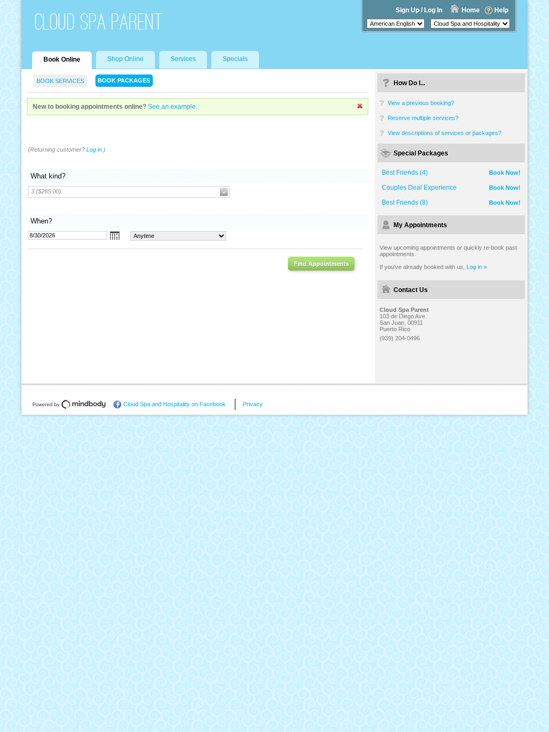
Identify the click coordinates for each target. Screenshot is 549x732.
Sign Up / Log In (419, 10)
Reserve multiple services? (423, 118)
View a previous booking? (421, 103)
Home (471, 10)
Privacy (253, 404)
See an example (172, 106)
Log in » (476, 267)
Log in (94, 149)
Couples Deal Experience (419, 187)
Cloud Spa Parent (99, 21)
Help (501, 10)
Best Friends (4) (405, 172)
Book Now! (505, 172)
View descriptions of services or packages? (444, 133)
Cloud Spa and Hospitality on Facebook (174, 404)
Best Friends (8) (405, 202)
